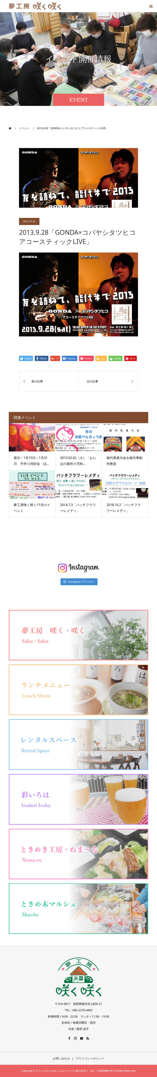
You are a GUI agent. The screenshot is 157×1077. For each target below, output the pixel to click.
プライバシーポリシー (90, 1058)
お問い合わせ (61, 1058)
